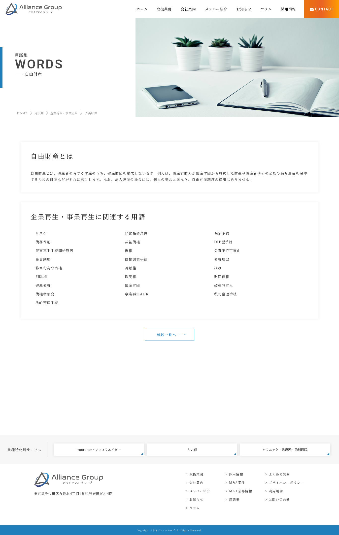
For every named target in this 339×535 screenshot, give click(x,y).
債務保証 (43, 241)
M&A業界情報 (240, 491)
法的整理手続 (46, 302)
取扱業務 (196, 474)
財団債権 (221, 276)
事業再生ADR (137, 293)
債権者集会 (45, 293)
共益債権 (132, 241)
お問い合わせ (279, 499)
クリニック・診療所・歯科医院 (285, 449)
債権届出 (221, 259)
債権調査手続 (136, 259)
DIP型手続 (223, 241)
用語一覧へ (166, 334)
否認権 (130, 267)
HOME (22, 113)
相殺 (218, 267)
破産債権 (43, 285)
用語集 (39, 113)
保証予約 (221, 233)
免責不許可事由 (227, 250)
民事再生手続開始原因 (54, 250)
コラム (194, 507)
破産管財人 (223, 285)
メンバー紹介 (199, 491)
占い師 (192, 449)
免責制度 (43, 259)
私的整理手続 (225, 293)
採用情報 (236, 474)
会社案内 (196, 482)
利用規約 (276, 491)
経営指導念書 (136, 233)
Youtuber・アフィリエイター (99, 449)
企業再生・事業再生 (64, 113)
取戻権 (130, 276)
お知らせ (196, 499)
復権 (129, 250)
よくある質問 (279, 474)
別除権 (41, 276)
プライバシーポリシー (286, 482)
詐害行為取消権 (48, 267)
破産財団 (132, 285)
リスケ (41, 233)
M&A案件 (237, 482)
